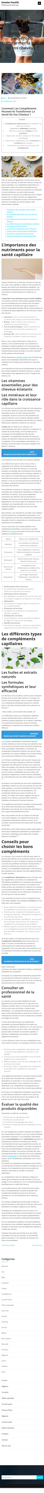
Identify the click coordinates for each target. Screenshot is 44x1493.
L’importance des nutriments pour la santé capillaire (21, 211)
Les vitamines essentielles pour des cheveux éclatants (22, 215)
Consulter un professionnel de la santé (20, 234)
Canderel (5, 1283)
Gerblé (4, 1316)
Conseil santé (7, 1299)
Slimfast (5, 1366)
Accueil (4, 1380)
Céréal (4, 1288)
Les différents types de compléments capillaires (23, 224)
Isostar (4, 1327)
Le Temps (12, 531)
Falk (4, 98)
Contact (5, 1440)
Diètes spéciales (8, 1305)
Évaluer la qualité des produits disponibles (21, 236)
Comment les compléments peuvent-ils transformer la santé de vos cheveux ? (22, 38)
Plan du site (6, 1446)
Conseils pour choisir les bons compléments (22, 231)
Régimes (5, 1355)
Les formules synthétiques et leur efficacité (21, 229)
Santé (4, 1361)
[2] (17, 836)
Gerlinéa (5, 1322)
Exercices (5, 1311)
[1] (2, 779)
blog (3, 1277)
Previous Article (8, 1245)
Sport (4, 1372)
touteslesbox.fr (12, 1156)
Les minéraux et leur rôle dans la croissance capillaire (22, 220)
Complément (7, 1294)
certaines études (22, 357)
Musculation (6, 1338)
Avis (3, 1272)
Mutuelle (5, 1344)
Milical (4, 1333)
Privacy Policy (7, 1410)
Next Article (37, 1245)
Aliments (5, 1266)
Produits (5, 1350)
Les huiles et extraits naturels (17, 226)
